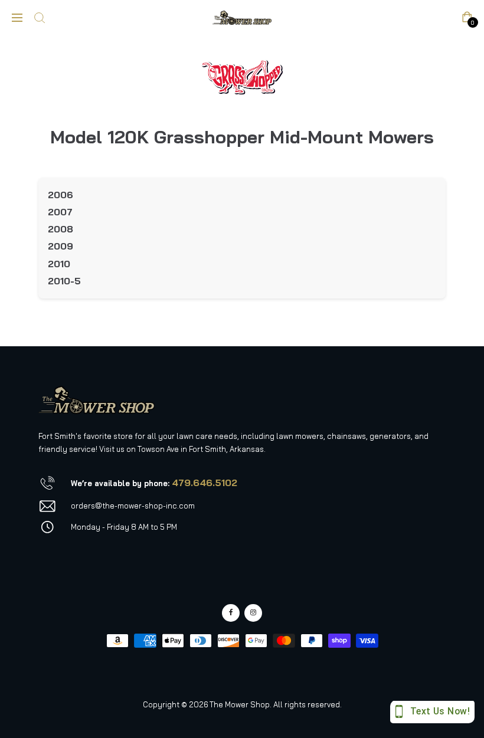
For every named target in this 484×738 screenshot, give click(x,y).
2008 (60, 229)
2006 (60, 195)
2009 (60, 246)
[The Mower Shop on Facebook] (231, 613)
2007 (60, 212)
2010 (59, 264)
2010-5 (64, 281)
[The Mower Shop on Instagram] (253, 613)
